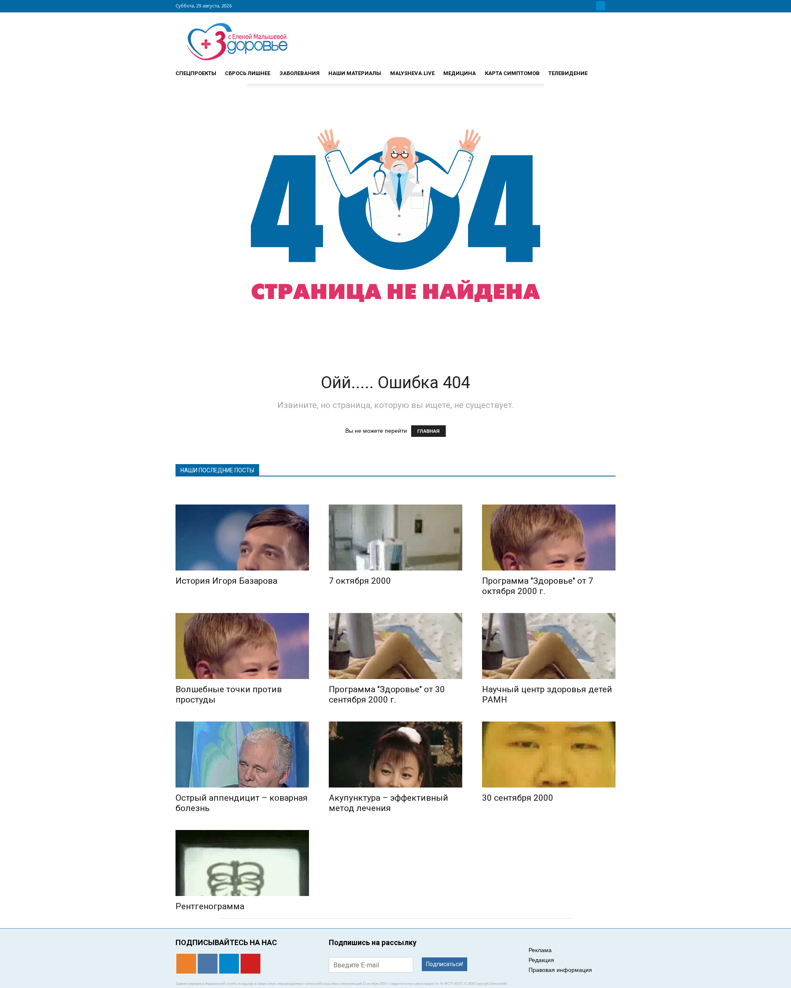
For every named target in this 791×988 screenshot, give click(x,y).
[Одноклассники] (580, 5)
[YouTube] (610, 5)
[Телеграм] (600, 5)
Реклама (540, 950)
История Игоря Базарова (226, 581)
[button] (605, 70)
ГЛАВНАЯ (428, 431)
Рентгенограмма (210, 906)
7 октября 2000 (360, 581)
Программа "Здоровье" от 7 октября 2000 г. (537, 586)
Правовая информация (560, 970)
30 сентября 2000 (517, 798)
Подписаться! (444, 964)
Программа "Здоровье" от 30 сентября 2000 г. (387, 694)
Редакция (541, 960)
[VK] (590, 5)
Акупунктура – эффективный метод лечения (388, 803)
